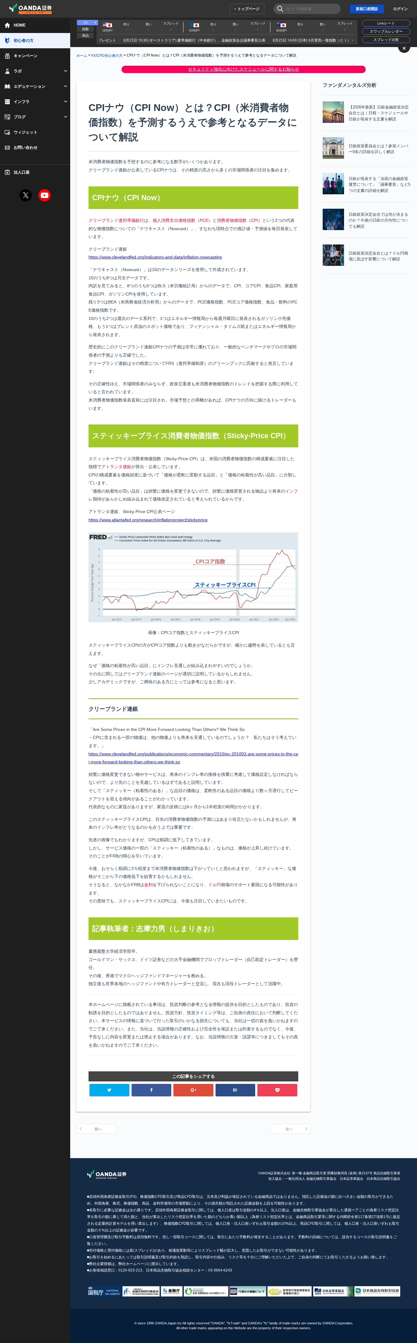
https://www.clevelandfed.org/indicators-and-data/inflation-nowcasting (155, 257)
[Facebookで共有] (152, 1090)
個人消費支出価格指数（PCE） (182, 220)
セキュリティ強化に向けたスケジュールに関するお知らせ (243, 69)
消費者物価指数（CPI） (239, 220)
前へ (98, 1129)
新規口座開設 (367, 9)
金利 (148, 884)
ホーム (81, 55)
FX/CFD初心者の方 (107, 55)
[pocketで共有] (277, 1090)
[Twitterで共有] (109, 1090)
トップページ (248, 9)
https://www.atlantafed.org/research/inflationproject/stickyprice (148, 519)
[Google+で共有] (193, 1090)
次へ (289, 1129)
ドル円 (214, 884)
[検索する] (278, 9)
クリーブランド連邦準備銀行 (116, 220)
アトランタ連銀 (116, 466)
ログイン (400, 9)
